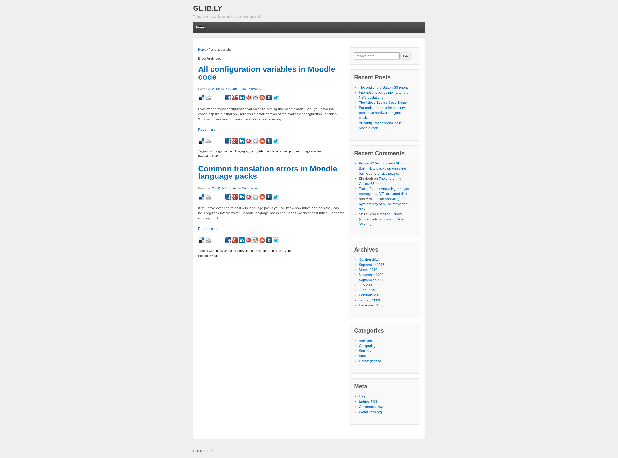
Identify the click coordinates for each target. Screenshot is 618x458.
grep (219, 251)
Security (365, 351)
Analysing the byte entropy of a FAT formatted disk (383, 204)
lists (260, 151)
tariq (235, 89)
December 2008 (371, 305)
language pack (233, 251)
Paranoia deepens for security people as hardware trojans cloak (382, 113)
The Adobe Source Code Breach (383, 102)
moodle (270, 151)
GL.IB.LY (207, 8)
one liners (278, 251)
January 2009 (369, 300)
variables (315, 151)
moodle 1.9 (263, 251)
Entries (368, 401)
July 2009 (366, 285)
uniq (305, 151)
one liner (282, 151)
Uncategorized (370, 361)
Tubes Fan (367, 189)
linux (254, 151)
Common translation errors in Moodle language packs (267, 172)
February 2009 (370, 295)
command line (230, 151)
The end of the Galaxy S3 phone (384, 87)
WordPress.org (370, 412)
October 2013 (369, 259)
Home (200, 27)
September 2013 (372, 265)
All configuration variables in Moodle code (266, 73)
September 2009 (372, 280)
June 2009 (367, 290)
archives (365, 340)
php (291, 151)
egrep (245, 151)
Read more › (208, 129)
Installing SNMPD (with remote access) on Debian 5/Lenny (383, 219)
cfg (218, 151)
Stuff (215, 156)
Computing (367, 346)
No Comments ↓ (252, 89)
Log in (363, 396)
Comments (371, 407)
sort (298, 151)
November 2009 (371, 275)
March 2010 (368, 270)
